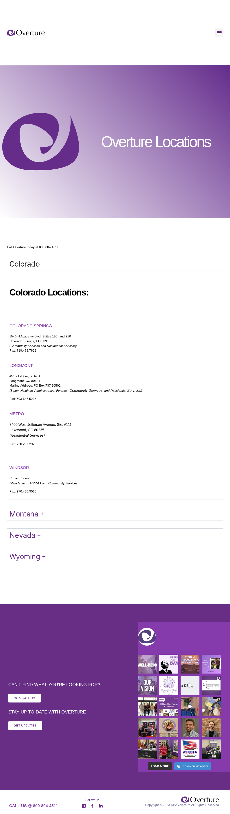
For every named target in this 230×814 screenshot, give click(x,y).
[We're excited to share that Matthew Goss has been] (190, 727)
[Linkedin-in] (100, 806)
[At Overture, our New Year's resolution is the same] (147, 685)
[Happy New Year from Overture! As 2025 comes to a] (168, 685)
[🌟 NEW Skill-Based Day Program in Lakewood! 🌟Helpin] (168, 706)
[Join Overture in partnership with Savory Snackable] (168, 727)
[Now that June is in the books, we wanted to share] (190, 706)
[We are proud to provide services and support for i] (190, 664)
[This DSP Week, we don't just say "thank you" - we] (190, 685)
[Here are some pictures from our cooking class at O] (211, 706)
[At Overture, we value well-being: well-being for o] (147, 664)
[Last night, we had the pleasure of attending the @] (147, 749)
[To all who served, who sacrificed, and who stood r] (190, 749)
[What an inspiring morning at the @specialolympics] (147, 727)
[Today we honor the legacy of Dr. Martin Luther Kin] (168, 664)
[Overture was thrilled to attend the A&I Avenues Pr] (211, 749)
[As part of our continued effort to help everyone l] (211, 664)
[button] (219, 32)
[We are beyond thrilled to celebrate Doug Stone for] (211, 727)
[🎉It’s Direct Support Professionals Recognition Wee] (211, 685)
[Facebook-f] (92, 806)
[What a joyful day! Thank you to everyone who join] (168, 749)
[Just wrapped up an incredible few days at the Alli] (147, 706)
